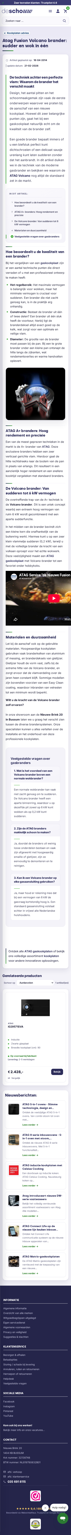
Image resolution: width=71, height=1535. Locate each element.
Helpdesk (8, 1378)
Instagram (9, 1406)
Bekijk (57, 1071)
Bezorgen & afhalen (14, 1354)
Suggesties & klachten (15, 1336)
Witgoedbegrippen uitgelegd (19, 1317)
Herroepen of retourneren (17, 1373)
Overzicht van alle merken (18, 1313)
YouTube (8, 1415)
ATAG (46, 446)
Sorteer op (9, 982)
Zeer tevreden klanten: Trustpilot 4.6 (35, 2)
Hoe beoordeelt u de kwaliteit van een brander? (35, 204)
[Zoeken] (64, 20)
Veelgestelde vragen (15, 1383)
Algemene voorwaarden (16, 1327)
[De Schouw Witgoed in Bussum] (17, 11)
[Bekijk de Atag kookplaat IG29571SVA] (35, 1008)
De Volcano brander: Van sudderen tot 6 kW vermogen (36, 223)
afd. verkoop (15, 1471)
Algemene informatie (15, 1308)
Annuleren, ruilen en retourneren (21, 1369)
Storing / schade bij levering (19, 1364)
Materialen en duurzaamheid (30, 230)
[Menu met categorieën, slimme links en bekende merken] (50, 11)
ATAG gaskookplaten (38, 951)
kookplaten (51, 956)
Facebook (8, 1401)
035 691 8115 (17, 1481)
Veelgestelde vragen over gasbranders (36, 236)
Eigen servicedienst (14, 1322)
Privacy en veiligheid (15, 1332)
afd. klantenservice (18, 1476)
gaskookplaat (49, 263)
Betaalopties (10, 1359)
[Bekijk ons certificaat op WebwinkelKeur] (35, 1497)
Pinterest (8, 1411)
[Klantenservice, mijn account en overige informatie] (58, 11)
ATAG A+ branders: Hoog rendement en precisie (36, 213)
